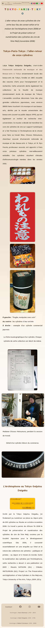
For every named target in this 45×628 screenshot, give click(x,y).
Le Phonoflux (17, 3)
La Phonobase (8, 3)
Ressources (25, 3)
